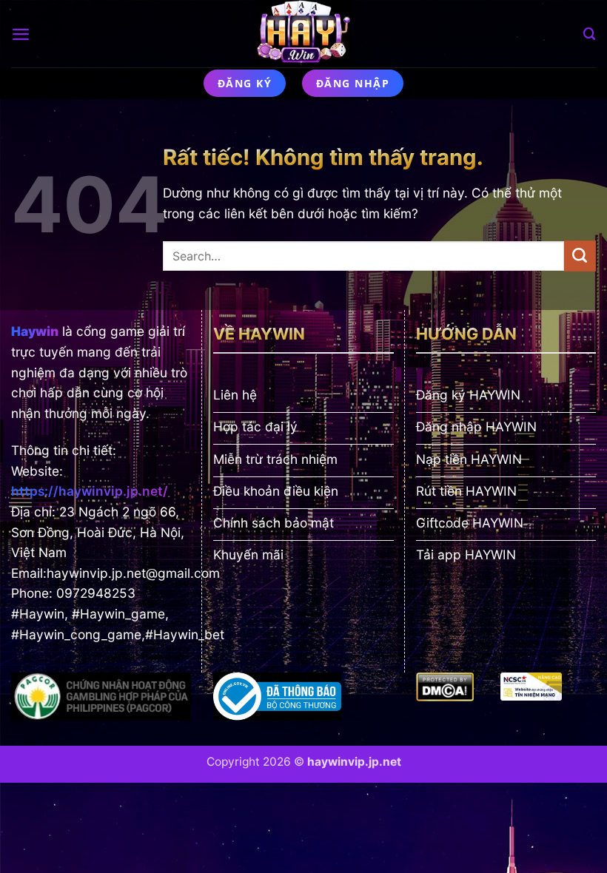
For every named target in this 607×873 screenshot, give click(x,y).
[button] (20, 34)
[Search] (589, 34)
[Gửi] (580, 256)
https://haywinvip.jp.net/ (89, 491)
